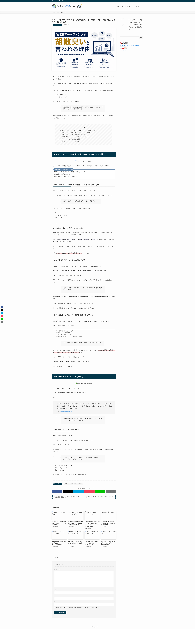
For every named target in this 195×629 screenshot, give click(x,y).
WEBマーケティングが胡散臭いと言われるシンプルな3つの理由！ (78, 130)
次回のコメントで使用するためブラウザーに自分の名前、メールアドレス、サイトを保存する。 (79, 607)
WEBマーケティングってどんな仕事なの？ (72, 139)
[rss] (140, 1)
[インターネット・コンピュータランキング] (124, 43)
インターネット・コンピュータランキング (129, 45)
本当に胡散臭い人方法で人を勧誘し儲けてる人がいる (76, 136)
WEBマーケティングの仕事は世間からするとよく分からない (77, 132)
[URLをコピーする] (111, 491)
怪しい (75, 483)
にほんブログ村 (124, 50)
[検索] (142, 1)
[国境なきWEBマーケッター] (67, 6)
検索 (141, 37)
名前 (56, 590)
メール (56, 596)
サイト (55, 601)
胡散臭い (80, 483)
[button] (57, 491)
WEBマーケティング (57, 24)
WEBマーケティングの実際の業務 (71, 141)
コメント (57, 569)
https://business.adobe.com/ (66, 411)
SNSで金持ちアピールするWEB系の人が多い (74, 134)
